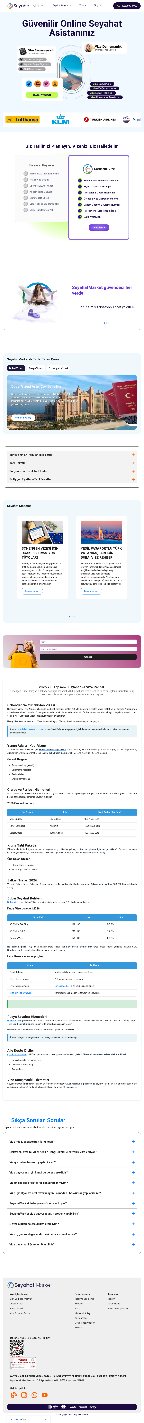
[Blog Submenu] (100, 5)
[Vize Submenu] (86, 5)
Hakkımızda (113, 1303)
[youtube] (44, 1395)
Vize (81, 5)
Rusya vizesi (14, 1020)
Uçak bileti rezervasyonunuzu (31, 729)
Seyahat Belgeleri (61, 5)
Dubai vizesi (13, 902)
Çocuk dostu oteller (16, 1054)
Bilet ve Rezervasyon (21, 1298)
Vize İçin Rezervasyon (21, 993)
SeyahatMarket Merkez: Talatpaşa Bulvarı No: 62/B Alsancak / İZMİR (47, 1380)
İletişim (111, 1298)
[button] (104, 323)
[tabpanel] (72, 402)
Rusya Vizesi (16, 1308)
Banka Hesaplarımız (118, 1308)
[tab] (16, 368)
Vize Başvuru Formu (20, 1313)
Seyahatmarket (62, 986)
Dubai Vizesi (16, 1303)
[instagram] (24, 1395)
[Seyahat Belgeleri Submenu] (71, 5)
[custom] (14, 1395)
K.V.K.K (78, 1308)
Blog (96, 5)
